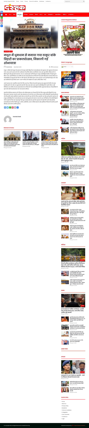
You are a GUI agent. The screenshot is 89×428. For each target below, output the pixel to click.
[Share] (1, 26)
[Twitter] (1, 14)
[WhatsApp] (1, 17)
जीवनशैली (50, 14)
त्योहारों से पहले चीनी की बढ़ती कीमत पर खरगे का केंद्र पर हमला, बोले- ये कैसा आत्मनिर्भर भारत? (77, 98)
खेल (45, 14)
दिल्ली (36, 14)
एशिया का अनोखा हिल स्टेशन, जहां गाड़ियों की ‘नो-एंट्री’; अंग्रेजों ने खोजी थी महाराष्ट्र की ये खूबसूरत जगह (73, 158)
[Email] (1, 23)
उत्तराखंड (26, 14)
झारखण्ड (31, 14)
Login (63, 418)
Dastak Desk (9, 67)
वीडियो (64, 14)
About (21, 1)
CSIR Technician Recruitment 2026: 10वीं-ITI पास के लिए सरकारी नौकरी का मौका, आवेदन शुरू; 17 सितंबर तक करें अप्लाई (77, 282)
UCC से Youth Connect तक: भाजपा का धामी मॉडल (76, 340)
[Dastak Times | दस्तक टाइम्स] (15, 8)
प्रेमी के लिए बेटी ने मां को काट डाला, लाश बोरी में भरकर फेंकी (76, 382)
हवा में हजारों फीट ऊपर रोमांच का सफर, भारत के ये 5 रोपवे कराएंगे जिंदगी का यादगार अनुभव (77, 167)
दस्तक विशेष (57, 14)
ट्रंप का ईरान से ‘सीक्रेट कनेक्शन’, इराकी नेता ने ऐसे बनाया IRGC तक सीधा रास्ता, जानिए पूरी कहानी (72, 310)
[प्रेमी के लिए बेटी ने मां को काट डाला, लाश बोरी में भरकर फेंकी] (65, 383)
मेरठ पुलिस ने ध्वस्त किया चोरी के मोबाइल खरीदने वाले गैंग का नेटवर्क (77, 389)
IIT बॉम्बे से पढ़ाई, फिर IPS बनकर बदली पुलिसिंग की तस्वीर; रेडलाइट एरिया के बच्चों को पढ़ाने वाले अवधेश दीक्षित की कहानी (77, 274)
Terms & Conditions (33, 1)
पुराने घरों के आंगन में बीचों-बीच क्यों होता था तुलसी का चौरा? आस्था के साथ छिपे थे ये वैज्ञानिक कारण (73, 203)
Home (17, 1)
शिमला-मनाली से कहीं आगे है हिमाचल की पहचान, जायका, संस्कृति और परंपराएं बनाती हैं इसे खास (77, 174)
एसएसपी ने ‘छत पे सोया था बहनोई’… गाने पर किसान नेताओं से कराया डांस (73, 376)
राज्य (41, 14)
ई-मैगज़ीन (70, 14)
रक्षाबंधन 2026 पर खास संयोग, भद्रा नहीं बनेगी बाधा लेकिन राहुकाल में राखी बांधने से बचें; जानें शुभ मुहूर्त (77, 220)
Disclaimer (41, 1)
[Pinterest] (1, 20)
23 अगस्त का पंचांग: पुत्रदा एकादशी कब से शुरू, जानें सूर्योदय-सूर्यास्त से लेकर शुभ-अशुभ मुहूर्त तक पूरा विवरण (77, 212)
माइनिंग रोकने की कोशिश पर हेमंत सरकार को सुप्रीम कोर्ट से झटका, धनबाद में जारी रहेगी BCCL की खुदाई (31, 143)
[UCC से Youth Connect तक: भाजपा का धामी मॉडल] (65, 342)
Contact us (48, 1)
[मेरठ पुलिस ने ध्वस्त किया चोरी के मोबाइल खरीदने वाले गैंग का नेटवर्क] (65, 389)
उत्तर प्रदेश (19, 14)
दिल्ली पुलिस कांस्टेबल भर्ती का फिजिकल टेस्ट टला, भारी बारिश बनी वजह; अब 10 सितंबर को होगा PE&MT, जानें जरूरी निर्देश (73, 265)
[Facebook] (1, 12)
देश (9, 14)
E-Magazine (65, 412)
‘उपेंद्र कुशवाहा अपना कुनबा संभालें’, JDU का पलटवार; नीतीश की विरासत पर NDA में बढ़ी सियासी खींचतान (77, 114)
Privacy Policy (65, 406)
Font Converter (65, 414)
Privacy (26, 1)
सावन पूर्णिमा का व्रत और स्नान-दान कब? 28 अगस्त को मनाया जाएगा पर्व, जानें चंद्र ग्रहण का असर (77, 236)
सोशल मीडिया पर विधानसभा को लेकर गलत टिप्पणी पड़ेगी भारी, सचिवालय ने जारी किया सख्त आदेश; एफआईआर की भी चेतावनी (12, 144)
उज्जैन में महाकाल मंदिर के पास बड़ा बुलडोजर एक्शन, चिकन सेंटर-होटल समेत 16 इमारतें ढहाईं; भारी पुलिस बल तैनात (49, 144)
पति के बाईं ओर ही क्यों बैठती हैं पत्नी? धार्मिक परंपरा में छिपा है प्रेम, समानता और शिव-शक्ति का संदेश (77, 228)
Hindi (64, 66)
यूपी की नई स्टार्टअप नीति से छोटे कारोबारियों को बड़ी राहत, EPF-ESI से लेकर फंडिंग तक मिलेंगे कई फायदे (77, 319)
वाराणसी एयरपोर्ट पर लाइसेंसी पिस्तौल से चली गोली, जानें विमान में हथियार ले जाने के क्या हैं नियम (77, 327)
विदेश (14, 14)
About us (64, 403)
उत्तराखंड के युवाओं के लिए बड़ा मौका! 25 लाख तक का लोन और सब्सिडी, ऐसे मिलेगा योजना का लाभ (77, 334)
